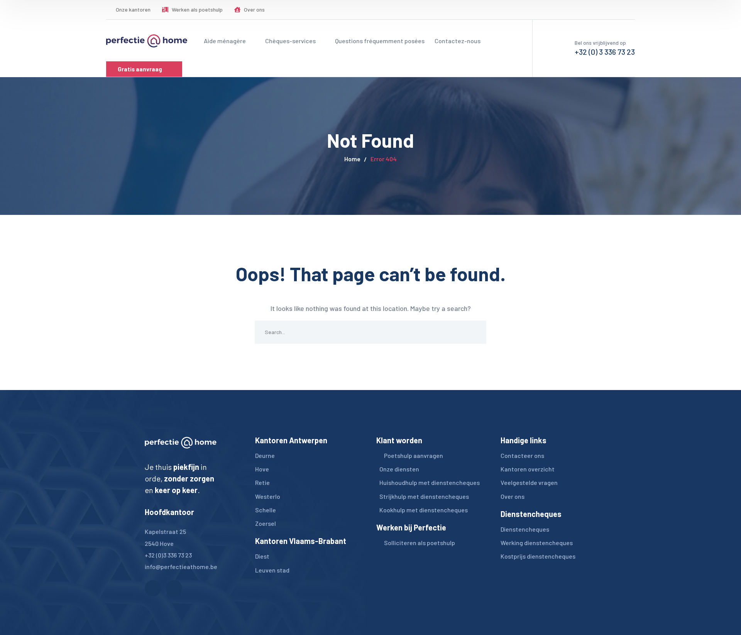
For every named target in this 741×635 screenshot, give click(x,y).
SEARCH (475, 332)
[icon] (613, 9)
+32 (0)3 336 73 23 (168, 555)
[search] (590, 10)
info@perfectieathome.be (181, 566)
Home (352, 158)
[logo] (146, 40)
